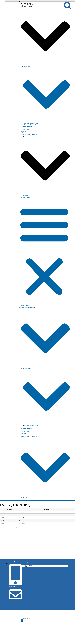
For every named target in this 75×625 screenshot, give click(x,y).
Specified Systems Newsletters (29, 134)
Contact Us (25, 195)
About (22, 1)
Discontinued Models (27, 126)
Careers (25, 563)
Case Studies (25, 129)
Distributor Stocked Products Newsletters (32, 132)
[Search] (22, 620)
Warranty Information (28, 561)
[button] (44, 250)
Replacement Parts (4, 502)
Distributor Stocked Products (31, 123)
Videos (24, 131)
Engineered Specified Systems (29, 5)
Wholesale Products (26, 3)
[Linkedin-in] (7, 563)
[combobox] (37, 618)
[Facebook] (6, 563)
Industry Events (26, 197)
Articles (24, 128)
